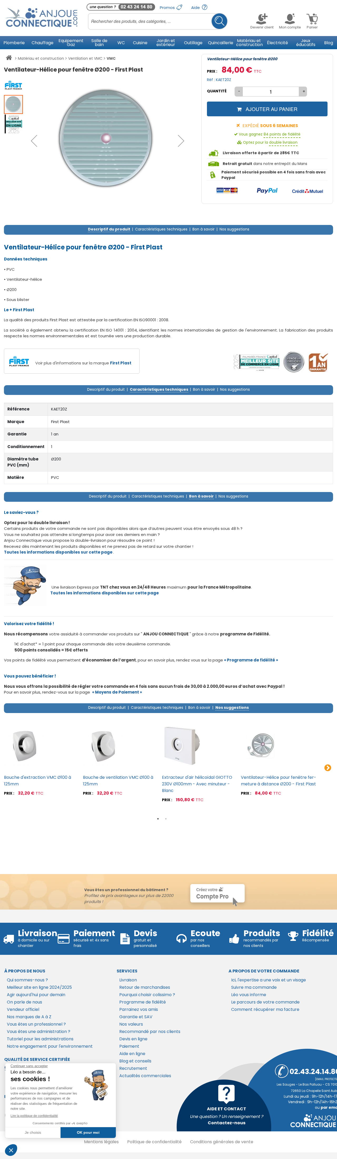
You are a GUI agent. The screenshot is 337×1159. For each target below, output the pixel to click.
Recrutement (133, 1068)
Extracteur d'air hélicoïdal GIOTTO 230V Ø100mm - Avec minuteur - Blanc (197, 784)
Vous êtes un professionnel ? (36, 1024)
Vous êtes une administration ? (38, 1031)
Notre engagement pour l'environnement (50, 1046)
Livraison (128, 980)
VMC (111, 58)
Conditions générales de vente (221, 1142)
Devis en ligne (133, 1039)
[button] (33, 141)
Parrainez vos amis (138, 1009)
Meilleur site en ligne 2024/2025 (39, 987)
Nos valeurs (131, 1024)
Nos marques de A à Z (29, 1017)
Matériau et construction (41, 58)
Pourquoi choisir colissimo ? (147, 995)
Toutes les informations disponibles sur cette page (104, 593)
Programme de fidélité (142, 1002)
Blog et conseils (135, 1061)
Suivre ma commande (254, 987)
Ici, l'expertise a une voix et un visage (268, 980)
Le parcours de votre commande (265, 1002)
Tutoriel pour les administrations (40, 1039)
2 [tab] (165, 818)
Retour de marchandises (144, 987)
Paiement (129, 1046)
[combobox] (158, 21)
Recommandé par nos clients (149, 1031)
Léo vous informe (248, 995)
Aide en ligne (132, 1054)
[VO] (294, 362)
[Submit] (219, 21)
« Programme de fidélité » (251, 660)
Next (328, 768)
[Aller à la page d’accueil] (9, 58)
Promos (168, 7)
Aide (196, 7)
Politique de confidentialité (154, 1142)
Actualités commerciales (145, 1076)
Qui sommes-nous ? (27, 980)
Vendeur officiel (23, 1009)
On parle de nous (24, 1002)
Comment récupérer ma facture (265, 1009)
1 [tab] (158, 818)
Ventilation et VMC (85, 58)
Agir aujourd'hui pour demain (36, 995)
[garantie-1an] (318, 362)
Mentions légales (101, 1142)
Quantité (217, 91)
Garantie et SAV (135, 1017)
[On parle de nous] (256, 362)
